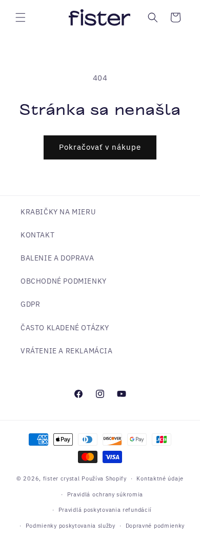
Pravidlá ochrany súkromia (105, 494)
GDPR (30, 304)
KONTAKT (37, 234)
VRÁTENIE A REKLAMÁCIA (67, 350)
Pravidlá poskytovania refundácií (105, 509)
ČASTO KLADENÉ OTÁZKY (65, 327)
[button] (20, 17)
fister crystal (62, 478)
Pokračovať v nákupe (100, 147)
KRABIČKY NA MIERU (58, 211)
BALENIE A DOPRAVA (57, 258)
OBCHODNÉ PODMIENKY (64, 281)
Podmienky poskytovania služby (70, 525)
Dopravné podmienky (155, 525)
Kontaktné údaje (160, 478)
